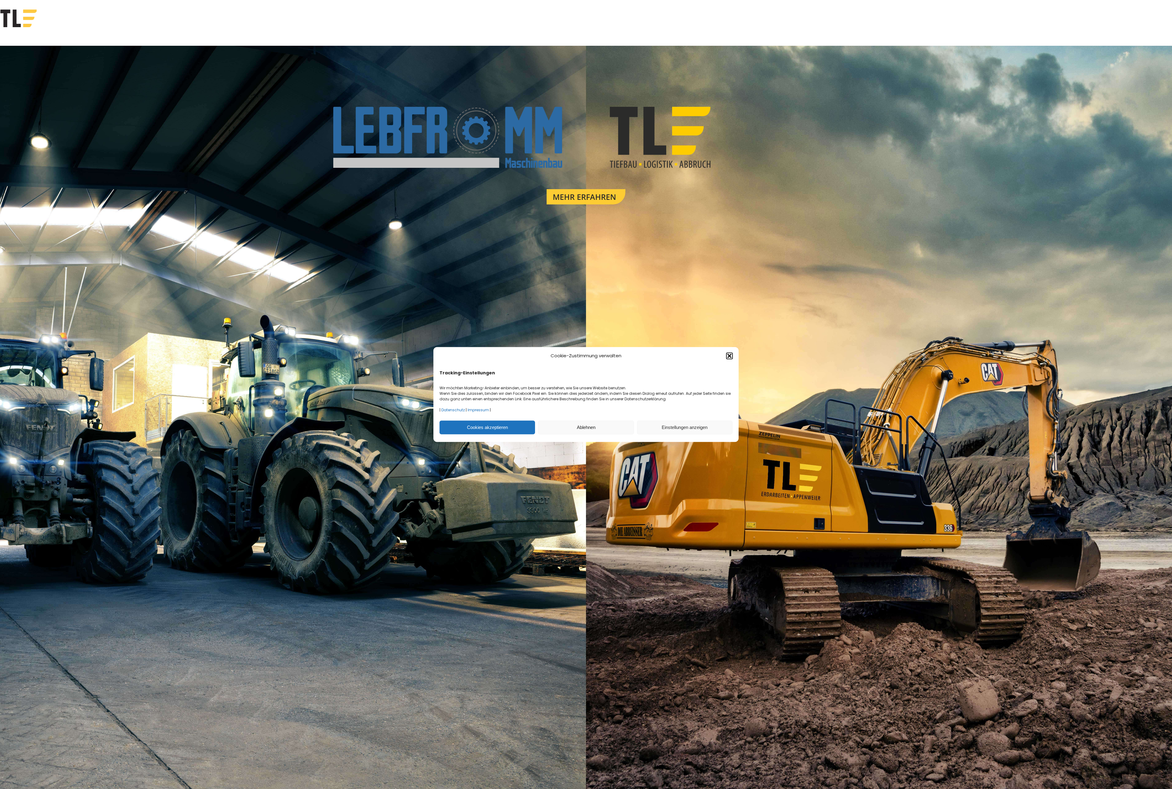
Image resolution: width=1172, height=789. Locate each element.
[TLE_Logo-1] (724, 109)
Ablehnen (586, 427)
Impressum (478, 410)
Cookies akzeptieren (487, 427)
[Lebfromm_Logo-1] (447, 109)
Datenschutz (453, 410)
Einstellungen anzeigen (684, 427)
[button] (729, 356)
